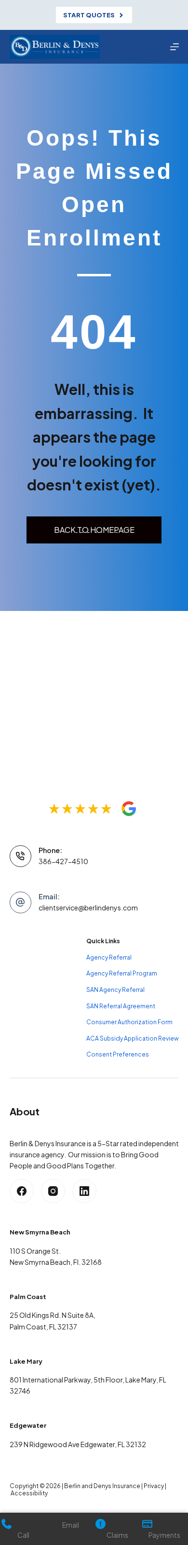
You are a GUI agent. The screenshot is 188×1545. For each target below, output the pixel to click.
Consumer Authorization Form (129, 1022)
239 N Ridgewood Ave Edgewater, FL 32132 (78, 1444)
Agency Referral (109, 957)
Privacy (154, 1486)
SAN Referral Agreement (120, 1006)
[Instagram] (53, 1191)
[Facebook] (22, 1191)
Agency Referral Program (121, 973)
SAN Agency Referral (115, 989)
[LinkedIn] (84, 1191)
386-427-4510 (63, 861)
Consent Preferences (117, 1054)
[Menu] (174, 46)
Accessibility (29, 1493)
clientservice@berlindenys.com (88, 907)
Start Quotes (89, 15)
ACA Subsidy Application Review (132, 1038)
